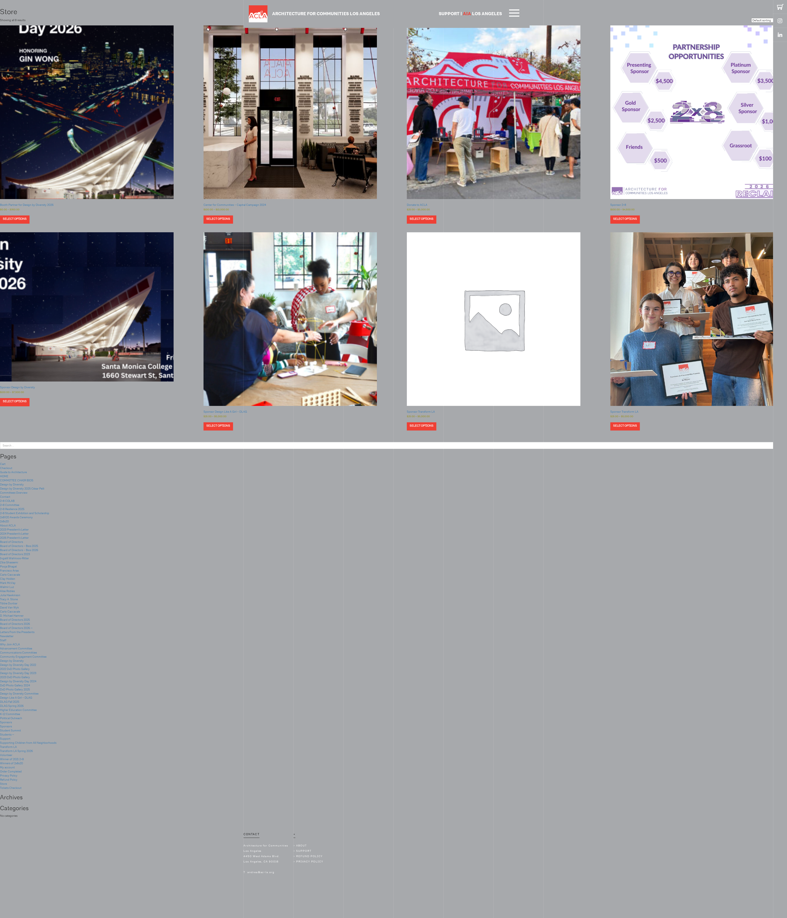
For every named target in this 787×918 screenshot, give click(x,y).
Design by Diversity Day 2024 (18, 681)
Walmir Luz (7, 587)
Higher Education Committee (18, 710)
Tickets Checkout (11, 788)
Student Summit (10, 730)
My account (7, 767)
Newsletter (7, 636)
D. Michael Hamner (12, 615)
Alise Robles (7, 591)
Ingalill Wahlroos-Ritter (14, 558)
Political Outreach (11, 718)
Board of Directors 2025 (15, 620)
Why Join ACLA (10, 644)
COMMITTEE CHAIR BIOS (16, 480)
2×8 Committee (9, 505)
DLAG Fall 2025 (9, 702)
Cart (3, 464)
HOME (4, 476)
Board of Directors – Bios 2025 (19, 546)
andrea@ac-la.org (260, 872)
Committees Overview (13, 492)
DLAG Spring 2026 (12, 706)
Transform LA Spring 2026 (16, 751)
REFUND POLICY (309, 856)
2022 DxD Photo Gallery (15, 669)
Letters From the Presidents (17, 632)
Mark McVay (8, 583)
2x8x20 (4, 521)
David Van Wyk (9, 607)
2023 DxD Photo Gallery (15, 677)
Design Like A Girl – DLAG (16, 697)
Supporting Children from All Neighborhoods (28, 743)
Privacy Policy (8, 775)
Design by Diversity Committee (19, 693)
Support (5, 738)
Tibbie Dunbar (8, 603)
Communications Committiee (18, 652)
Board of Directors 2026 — (16, 628)
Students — (7, 734)
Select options (15, 219)
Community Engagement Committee (23, 656)
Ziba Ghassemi (9, 562)
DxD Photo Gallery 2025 (15, 689)
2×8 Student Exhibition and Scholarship (24, 513)
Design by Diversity (12, 484)
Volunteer (6, 755)
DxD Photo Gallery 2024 (15, 685)
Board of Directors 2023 (15, 554)
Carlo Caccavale (10, 574)
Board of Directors (11, 542)
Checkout (6, 468)
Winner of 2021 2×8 (12, 759)
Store (3, 784)
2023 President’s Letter (14, 529)
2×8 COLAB (7, 501)
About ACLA (8, 525)
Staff (3, 640)
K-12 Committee (10, 714)
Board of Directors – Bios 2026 (19, 550)
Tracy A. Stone (9, 599)
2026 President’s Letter (14, 538)
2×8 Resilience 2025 (12, 509)
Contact (5, 497)
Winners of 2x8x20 (11, 763)
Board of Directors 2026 (15, 624)
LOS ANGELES (482, 14)
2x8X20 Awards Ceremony (16, 517)
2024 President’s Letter (14, 533)
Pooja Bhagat (8, 566)
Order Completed (11, 771)
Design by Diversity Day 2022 (18, 665)
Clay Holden (7, 579)
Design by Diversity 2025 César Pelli (22, 488)
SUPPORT (449, 14)
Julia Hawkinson (10, 595)
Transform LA (8, 747)
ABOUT (301, 845)
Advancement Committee (16, 648)
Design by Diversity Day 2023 (18, 673)
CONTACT (251, 834)
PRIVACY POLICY (309, 861)
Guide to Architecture (13, 472)
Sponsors (6, 722)
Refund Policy (8, 779)
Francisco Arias (9, 570)
